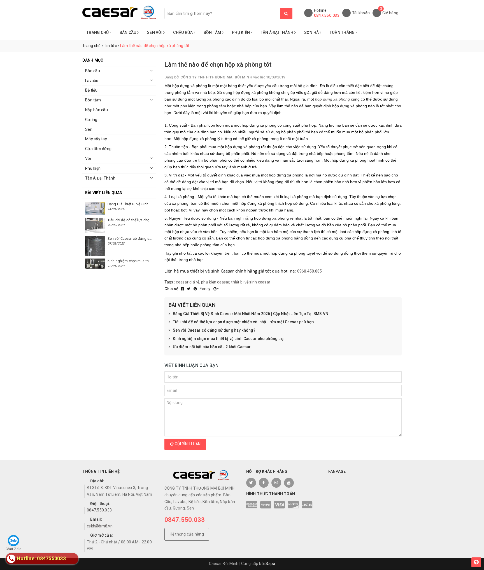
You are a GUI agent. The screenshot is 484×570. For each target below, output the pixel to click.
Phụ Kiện (241, 32)
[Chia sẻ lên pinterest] (196, 289)
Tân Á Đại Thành (277, 32)
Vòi (88, 158)
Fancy (205, 289)
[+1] (215, 289)
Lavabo (92, 80)
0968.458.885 (309, 271)
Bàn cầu (92, 71)
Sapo (270, 563)
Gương (91, 119)
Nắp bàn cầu (96, 110)
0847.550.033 (326, 15)
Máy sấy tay (96, 139)
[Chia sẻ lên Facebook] (183, 289)
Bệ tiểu (91, 90)
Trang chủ (98, 32)
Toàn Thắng (343, 32)
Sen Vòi (155, 32)
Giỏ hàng (390, 13)
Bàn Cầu (128, 32)
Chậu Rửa (183, 32)
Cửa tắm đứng (98, 148)
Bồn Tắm (213, 32)
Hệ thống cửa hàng (187, 534)
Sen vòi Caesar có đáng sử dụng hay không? (214, 330)
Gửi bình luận (187, 444)
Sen (88, 129)
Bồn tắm (93, 100)
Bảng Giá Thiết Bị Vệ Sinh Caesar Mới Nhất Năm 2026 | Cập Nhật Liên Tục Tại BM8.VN (250, 313)
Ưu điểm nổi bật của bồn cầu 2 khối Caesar (212, 347)
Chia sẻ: (172, 289)
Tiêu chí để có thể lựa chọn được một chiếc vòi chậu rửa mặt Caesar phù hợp (243, 322)
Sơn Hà (312, 32)
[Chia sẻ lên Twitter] (189, 289)
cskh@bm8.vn (100, 526)
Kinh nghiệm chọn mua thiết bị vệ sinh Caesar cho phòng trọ (228, 338)
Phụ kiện (93, 168)
